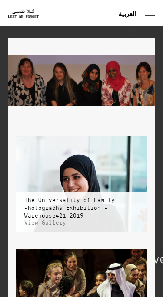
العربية (127, 13)
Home (23, 19)
